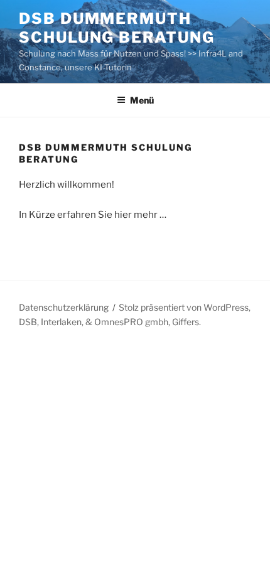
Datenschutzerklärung (64, 307)
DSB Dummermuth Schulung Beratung (117, 27)
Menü (142, 100)
